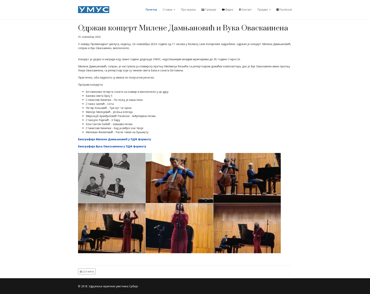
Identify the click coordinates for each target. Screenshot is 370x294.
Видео (229, 9)
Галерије (210, 9)
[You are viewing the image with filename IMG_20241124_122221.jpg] (111, 228)
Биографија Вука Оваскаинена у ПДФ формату (112, 146)
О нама (167, 9)
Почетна (151, 9)
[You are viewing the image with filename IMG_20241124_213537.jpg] (179, 228)
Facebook (285, 9)
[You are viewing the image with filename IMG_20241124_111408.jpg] (179, 178)
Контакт (246, 9)
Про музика (188, 9)
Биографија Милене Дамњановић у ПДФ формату (114, 139)
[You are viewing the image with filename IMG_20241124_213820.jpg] (247, 228)
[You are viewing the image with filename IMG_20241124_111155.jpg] (111, 178)
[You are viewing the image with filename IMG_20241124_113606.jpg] (247, 178)
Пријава (262, 9)
